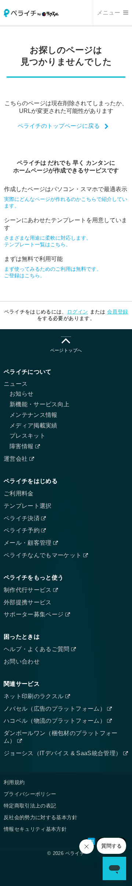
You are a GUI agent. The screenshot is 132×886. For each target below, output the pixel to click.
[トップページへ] (31, 13)
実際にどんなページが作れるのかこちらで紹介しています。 (65, 202)
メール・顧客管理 (28, 543)
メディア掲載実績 (34, 425)
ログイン (77, 312)
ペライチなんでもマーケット (43, 555)
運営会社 (16, 459)
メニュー (109, 12)
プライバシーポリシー (30, 794)
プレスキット (27, 436)
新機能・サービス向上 (40, 404)
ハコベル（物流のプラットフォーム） (55, 721)
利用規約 (14, 782)
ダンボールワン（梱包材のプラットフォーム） (61, 737)
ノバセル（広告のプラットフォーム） (55, 709)
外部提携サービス (28, 602)
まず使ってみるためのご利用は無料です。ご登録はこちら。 (53, 272)
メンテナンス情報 (34, 415)
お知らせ (21, 394)
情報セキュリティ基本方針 (35, 829)
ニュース (15, 384)
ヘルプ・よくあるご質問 (37, 649)
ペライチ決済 (22, 518)
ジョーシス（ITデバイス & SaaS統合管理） (63, 753)
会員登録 (117, 312)
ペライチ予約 (22, 530)
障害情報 (22, 446)
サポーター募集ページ (34, 614)
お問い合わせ (22, 661)
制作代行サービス (28, 590)
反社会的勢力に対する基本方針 (40, 817)
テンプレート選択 (28, 506)
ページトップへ (66, 350)
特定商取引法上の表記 (30, 806)
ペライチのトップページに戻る (59, 126)
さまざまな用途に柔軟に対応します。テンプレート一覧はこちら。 (47, 241)
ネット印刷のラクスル (34, 696)
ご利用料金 (19, 493)
